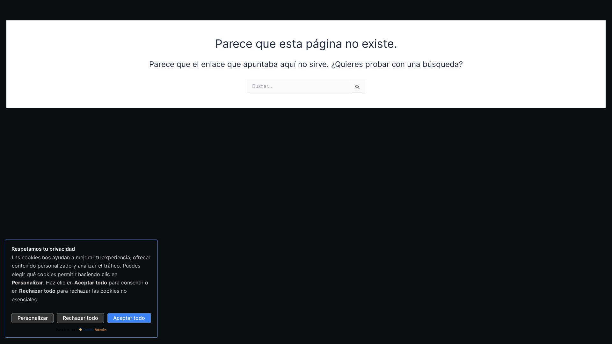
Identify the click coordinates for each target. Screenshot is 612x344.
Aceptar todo (129, 318)
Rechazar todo (80, 318)
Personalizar (33, 318)
